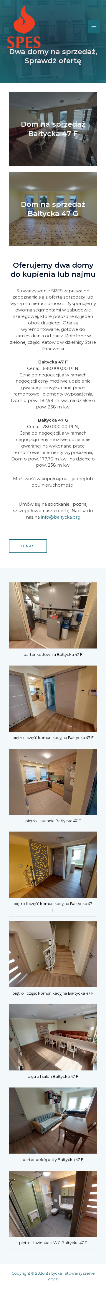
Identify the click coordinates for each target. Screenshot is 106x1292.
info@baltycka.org (60, 517)
